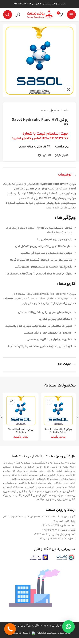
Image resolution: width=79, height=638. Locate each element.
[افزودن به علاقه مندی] (48, 401)
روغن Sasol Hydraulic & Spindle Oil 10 (58, 431)
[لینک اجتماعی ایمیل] (50, 155)
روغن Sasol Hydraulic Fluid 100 (20, 431)
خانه (65, 111)
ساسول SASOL (50, 111)
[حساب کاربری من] (18, 14)
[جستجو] (7, 14)
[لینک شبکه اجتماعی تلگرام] (39, 155)
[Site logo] (39, 14)
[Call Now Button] (10, 629)
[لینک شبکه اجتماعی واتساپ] (44, 155)
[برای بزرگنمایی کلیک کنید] (68, 89)
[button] (68, 626)
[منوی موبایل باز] (71, 14)
